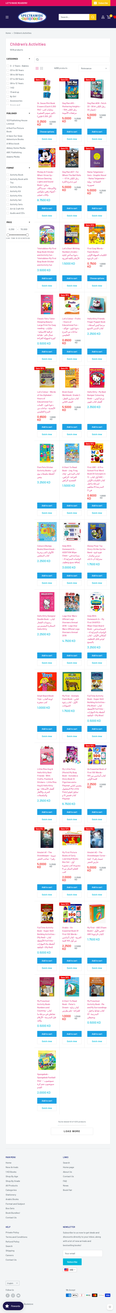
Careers (10, 1255)
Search (66, 1162)
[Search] (92, 17)
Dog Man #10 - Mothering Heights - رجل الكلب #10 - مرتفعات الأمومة (71, 108)
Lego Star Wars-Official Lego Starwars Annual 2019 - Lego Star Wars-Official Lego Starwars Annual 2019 (71, 626)
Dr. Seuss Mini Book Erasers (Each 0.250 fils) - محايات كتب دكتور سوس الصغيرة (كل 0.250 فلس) (46, 110)
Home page (68, 1167)
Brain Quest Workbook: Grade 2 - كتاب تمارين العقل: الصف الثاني (71, 397)
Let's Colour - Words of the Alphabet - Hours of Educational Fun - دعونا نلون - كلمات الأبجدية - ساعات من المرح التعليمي (46, 402)
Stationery (11, 1194)
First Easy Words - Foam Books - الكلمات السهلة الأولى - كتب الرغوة (97, 253)
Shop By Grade (13, 1181)
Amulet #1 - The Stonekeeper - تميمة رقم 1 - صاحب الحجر (46, 855)
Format (10, 168)
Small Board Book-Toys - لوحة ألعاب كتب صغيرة (45, 699)
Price (9, 222)
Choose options (47, 131)
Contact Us (11, 1217)
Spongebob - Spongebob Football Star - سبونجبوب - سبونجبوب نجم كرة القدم (46, 1081)
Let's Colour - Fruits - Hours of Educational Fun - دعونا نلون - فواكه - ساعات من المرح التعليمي (71, 326)
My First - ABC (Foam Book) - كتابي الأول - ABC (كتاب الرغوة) (96, 930)
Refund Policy (12, 1241)
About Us (67, 1171)
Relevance (86, 68)
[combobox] (70, 1269)
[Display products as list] (41, 68)
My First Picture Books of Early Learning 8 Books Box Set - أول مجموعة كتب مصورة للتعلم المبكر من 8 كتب (71, 862)
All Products (12, 1185)
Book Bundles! (13, 1212)
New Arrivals (12, 1167)
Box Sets (10, 1208)
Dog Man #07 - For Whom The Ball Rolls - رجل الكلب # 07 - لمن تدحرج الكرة (71, 177)
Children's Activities (22, 33)
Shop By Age (12, 1176)
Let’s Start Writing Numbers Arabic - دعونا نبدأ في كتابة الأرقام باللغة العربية (71, 253)
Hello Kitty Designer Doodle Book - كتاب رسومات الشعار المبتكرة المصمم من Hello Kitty (46, 622)
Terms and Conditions (16, 1237)
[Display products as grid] (37, 68)
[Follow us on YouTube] (18, 1296)
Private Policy (12, 1232)
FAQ (65, 1181)
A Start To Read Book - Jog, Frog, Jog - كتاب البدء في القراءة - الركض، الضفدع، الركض (71, 474)
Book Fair (67, 1190)
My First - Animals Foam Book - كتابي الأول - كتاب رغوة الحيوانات (70, 700)
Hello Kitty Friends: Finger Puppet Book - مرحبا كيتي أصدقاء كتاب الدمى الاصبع (96, 323)
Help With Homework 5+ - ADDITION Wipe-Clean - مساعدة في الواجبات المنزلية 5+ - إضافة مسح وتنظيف (71, 554)
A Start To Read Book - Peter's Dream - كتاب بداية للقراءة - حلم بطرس (71, 1006)
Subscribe (103, 3)
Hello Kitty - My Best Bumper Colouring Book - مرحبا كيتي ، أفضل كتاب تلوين (96, 397)
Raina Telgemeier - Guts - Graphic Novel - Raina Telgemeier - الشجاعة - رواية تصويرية (96, 178)
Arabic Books (12, 1199)
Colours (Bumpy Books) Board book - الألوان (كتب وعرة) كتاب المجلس (46, 551)
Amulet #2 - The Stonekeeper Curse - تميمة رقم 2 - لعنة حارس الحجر (96, 857)
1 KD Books (11, 1171)
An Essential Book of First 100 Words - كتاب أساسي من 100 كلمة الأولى (96, 774)
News (65, 1185)
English (10, 1283)
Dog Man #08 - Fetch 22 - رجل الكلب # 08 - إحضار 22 (96, 106)
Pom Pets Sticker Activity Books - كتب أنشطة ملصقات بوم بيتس (46, 472)
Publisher (12, 113)
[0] (108, 17)
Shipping (10, 1250)
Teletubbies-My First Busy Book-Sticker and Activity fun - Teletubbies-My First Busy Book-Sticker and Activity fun (46, 256)
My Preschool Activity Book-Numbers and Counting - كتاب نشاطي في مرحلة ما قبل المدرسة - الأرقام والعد (46, 1011)
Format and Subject (15, 1203)
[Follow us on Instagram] (13, 1296)
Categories (12, 59)
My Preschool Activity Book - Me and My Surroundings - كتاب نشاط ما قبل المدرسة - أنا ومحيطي (97, 1009)
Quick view (47, 139)
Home (8, 33)
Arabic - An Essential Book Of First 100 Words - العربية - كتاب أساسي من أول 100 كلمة (71, 934)
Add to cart (72, 131)
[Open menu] (7, 17)
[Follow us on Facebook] (8, 1296)
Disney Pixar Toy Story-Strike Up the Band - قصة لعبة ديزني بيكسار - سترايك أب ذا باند (96, 552)
